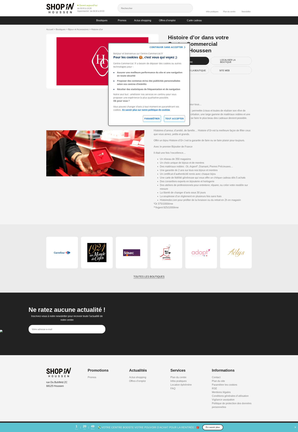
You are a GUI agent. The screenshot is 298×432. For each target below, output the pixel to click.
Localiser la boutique (227, 61)
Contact (216, 377)
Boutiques (101, 20)
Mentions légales (221, 392)
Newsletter (246, 12)
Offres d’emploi (167, 20)
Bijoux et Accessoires (78, 29)
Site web (224, 70)
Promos (122, 20)
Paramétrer (152, 118)
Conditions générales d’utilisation (230, 396)
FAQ (172, 388)
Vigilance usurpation (223, 399)
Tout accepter (174, 118)
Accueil (49, 29)
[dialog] (149, 84)
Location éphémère (181, 384)
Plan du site (218, 381)
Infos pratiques (212, 12)
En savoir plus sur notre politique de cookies (146, 109)
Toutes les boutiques (149, 276)
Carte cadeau (194, 20)
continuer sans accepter (166, 47)
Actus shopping (142, 20)
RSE (214, 388)
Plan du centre (229, 12)
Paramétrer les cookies (224, 384)
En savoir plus (213, 427)
